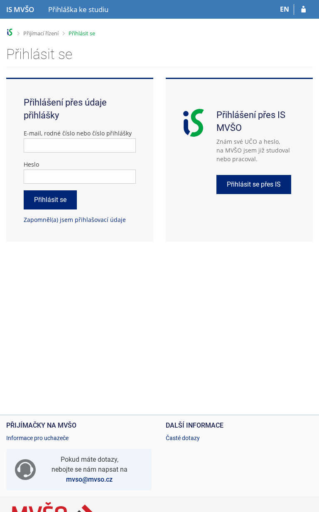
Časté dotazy (183, 438)
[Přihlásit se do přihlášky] (303, 9)
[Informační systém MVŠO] (9, 32)
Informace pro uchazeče (37, 438)
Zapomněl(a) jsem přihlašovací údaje (75, 220)
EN (284, 9)
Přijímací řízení (41, 33)
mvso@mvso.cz (89, 479)
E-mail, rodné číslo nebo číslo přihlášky (78, 133)
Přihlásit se (82, 33)
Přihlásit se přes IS (254, 184)
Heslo (31, 164)
